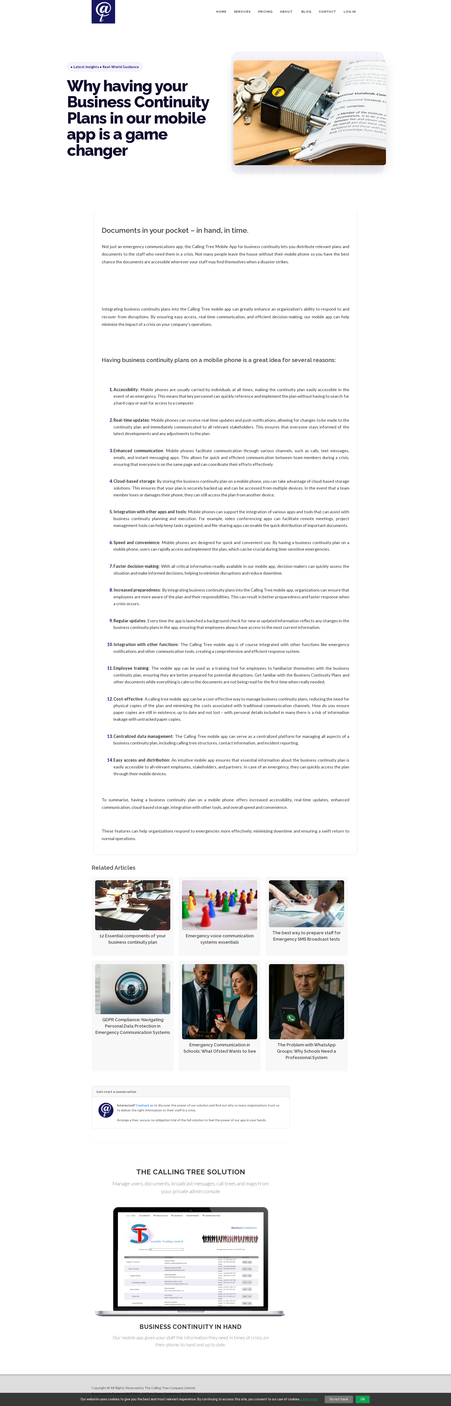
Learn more (309, 1399)
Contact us (144, 1105)
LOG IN (350, 11)
